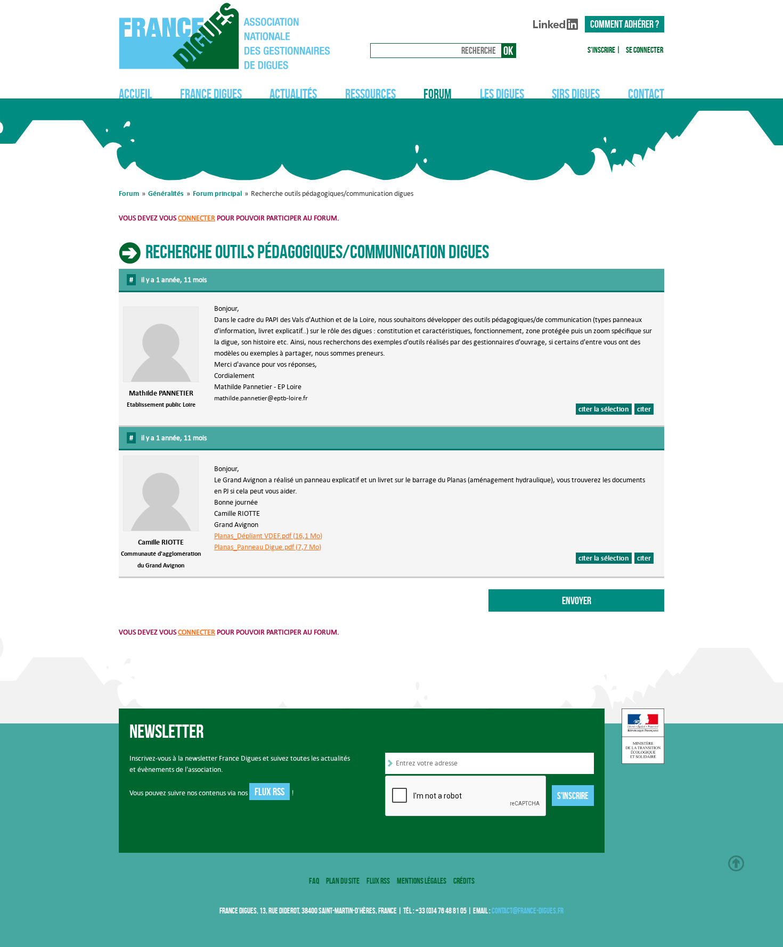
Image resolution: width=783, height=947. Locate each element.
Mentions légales (421, 880)
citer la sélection (603, 409)
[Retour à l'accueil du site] (230, 36)
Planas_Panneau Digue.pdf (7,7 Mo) (267, 546)
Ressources (370, 94)
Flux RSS (269, 791)
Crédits (464, 880)
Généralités (166, 193)
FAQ (314, 880)
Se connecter (644, 49)
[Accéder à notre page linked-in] (555, 26)
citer (644, 409)
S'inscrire (601, 49)
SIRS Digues (576, 94)
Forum (437, 94)
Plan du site (343, 880)
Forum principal (217, 193)
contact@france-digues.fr (528, 911)
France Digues (211, 94)
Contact (646, 94)
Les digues (502, 94)
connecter (196, 218)
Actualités (293, 94)
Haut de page (736, 863)
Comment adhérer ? (624, 24)
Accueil (135, 94)
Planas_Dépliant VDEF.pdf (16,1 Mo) (268, 535)
